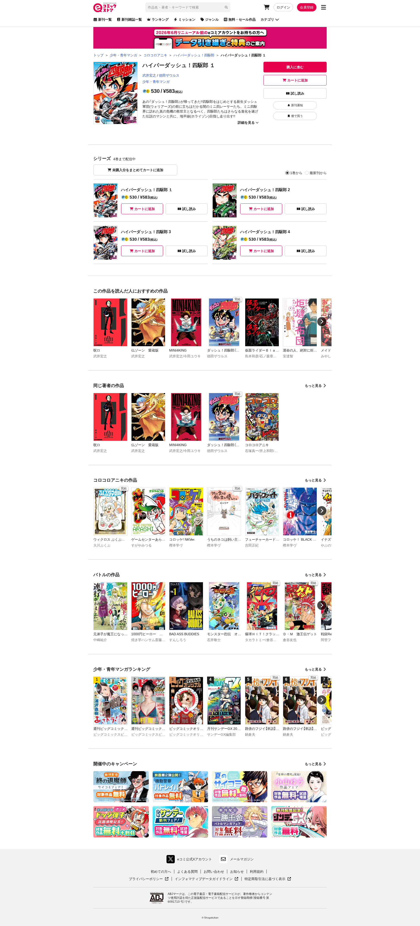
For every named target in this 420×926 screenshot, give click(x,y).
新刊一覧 (105, 19)
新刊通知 (297, 105)
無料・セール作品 (242, 19)
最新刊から (318, 173)
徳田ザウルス (169, 75)
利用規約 (256, 871)
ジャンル (212, 19)
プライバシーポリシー (149, 879)
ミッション (186, 19)
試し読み (297, 93)
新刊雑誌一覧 (132, 19)
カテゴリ (267, 19)
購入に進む (295, 67)
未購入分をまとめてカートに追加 (137, 170)
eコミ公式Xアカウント (190, 860)
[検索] (226, 7)
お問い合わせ (214, 871)
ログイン (283, 7)
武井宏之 (149, 75)
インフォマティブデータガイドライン (204, 879)
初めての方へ (161, 871)
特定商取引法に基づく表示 (268, 879)
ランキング (160, 19)
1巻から (296, 173)
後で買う (297, 116)
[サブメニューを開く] (323, 7)
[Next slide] (322, 321)
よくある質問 (187, 871)
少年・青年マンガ (156, 82)
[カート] (266, 7)
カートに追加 (297, 80)
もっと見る (313, 386)
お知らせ (237, 871)
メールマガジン (242, 859)
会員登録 (307, 7)
